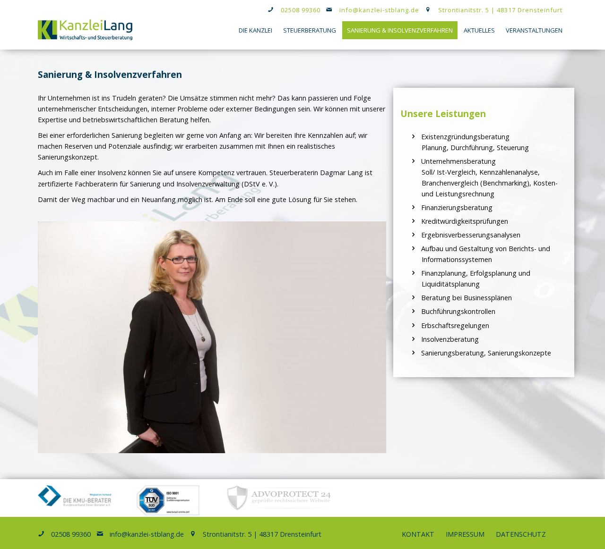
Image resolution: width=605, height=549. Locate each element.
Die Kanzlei (255, 30)
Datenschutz (521, 534)
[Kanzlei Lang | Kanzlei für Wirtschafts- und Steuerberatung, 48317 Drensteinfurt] (85, 37)
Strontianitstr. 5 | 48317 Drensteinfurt (500, 10)
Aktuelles (479, 30)
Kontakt (418, 534)
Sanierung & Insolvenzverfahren (400, 30)
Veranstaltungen (534, 30)
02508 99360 (300, 10)
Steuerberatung (309, 30)
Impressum (465, 534)
